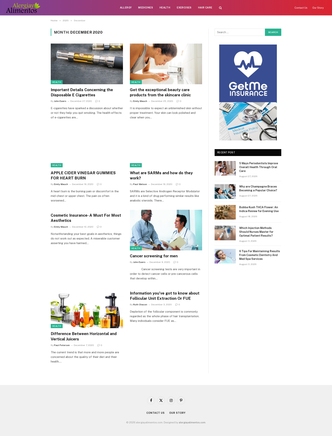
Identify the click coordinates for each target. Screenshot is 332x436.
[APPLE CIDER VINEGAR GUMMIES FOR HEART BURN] (87, 147)
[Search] (220, 7)
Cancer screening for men (154, 256)
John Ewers (60, 101)
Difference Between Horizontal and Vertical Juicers (84, 336)
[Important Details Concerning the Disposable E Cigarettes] (87, 64)
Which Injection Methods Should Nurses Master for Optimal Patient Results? (256, 231)
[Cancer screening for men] (166, 230)
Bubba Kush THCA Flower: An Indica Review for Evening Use (259, 209)
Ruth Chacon (140, 304)
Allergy (126, 7)
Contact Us (301, 7)
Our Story (318, 7)
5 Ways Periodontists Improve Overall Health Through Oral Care (258, 167)
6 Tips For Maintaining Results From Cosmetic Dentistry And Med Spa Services (259, 255)
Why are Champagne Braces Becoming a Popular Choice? (258, 188)
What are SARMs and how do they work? (161, 175)
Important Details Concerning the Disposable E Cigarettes (82, 92)
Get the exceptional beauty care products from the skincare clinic (160, 92)
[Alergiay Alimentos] (23, 7)
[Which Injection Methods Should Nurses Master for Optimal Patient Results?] (225, 233)
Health (164, 7)
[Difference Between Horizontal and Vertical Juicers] (87, 308)
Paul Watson (140, 184)
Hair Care (205, 7)
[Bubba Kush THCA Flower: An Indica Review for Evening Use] (225, 212)
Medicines (145, 7)
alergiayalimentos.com (192, 422)
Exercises (184, 7)
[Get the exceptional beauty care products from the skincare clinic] (166, 64)
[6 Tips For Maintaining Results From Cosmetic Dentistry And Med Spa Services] (225, 256)
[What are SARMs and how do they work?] (166, 147)
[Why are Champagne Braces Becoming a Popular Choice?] (225, 191)
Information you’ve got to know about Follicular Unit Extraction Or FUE (164, 296)
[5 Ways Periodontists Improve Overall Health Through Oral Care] (225, 168)
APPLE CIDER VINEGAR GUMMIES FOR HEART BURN (83, 175)
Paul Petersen (62, 345)
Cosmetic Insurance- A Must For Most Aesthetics (86, 218)
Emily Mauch (140, 101)
